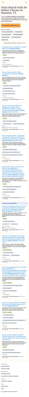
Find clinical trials (5, 366)
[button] (7, 32)
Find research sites (5, 373)
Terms (2, 388)
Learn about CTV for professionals (9, 376)
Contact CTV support (6, 381)
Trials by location (5, 368)
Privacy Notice (4, 386)
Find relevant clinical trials (10, 25)
